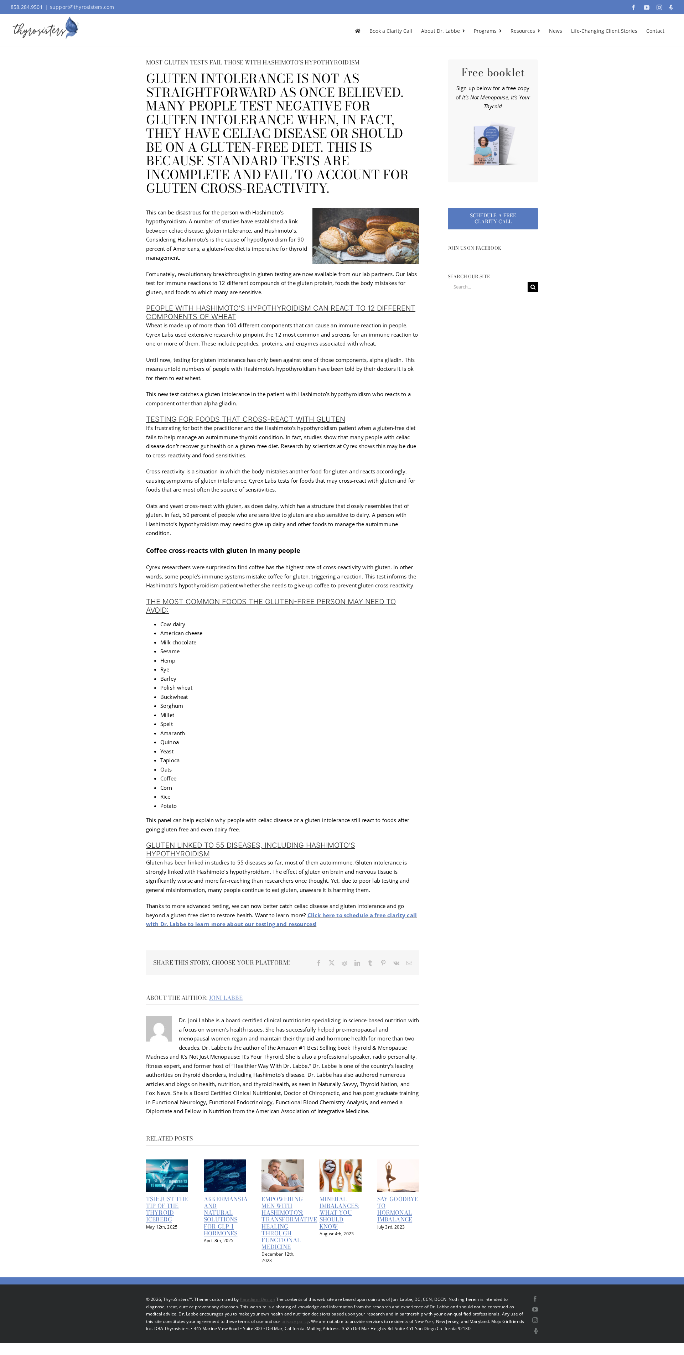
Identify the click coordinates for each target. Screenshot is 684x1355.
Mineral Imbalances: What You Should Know (339, 1213)
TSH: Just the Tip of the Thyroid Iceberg (167, 1209)
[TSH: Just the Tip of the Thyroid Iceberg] (167, 1163)
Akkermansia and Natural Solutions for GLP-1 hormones (226, 1216)
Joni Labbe (226, 997)
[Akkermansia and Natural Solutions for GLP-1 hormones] (225, 1163)
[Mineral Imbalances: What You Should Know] (341, 1163)
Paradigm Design (257, 1299)
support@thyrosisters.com (82, 7)
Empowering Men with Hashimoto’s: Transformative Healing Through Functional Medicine (289, 1223)
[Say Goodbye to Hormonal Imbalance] (398, 1163)
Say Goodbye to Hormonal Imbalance (398, 1209)
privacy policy (295, 1321)
